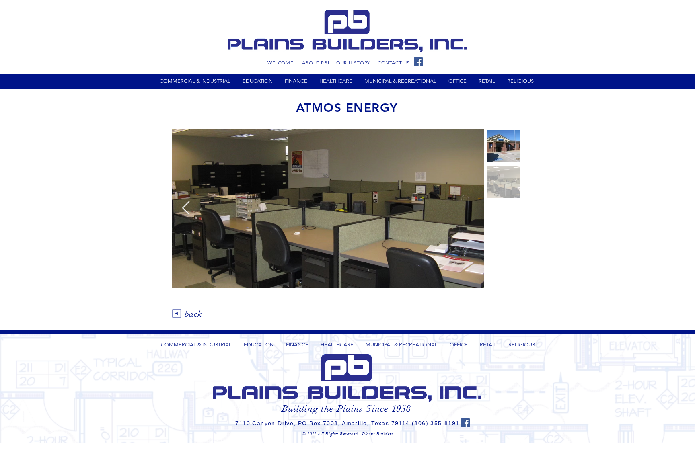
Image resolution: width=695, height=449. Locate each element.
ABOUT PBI (315, 62)
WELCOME (280, 62)
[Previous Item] (185, 208)
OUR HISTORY (353, 62)
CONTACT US (394, 62)
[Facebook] (418, 61)
